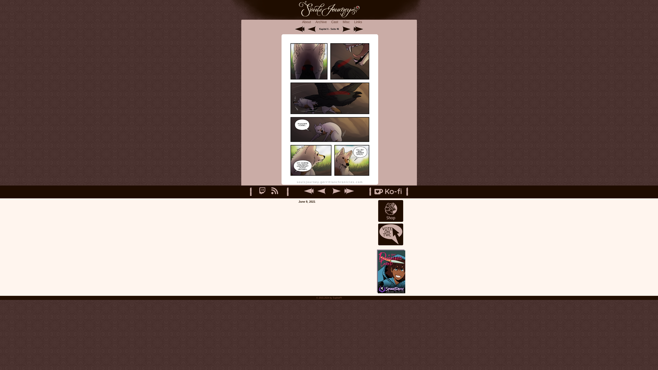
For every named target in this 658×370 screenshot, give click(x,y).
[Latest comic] (358, 29)
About (306, 22)
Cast (334, 22)
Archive (321, 22)
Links (358, 22)
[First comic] (300, 29)
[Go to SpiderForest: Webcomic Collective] (390, 288)
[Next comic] (346, 29)
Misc (346, 22)
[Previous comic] (313, 29)
